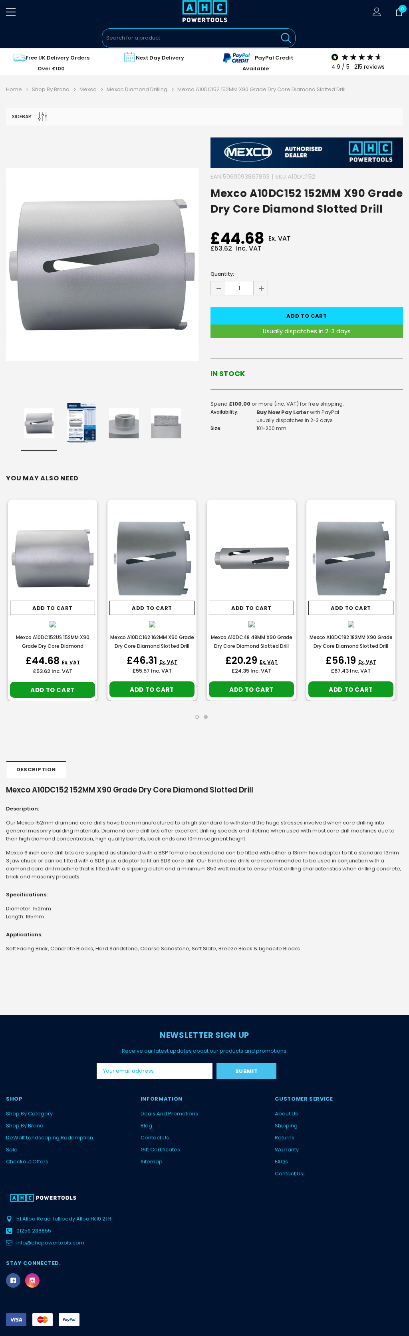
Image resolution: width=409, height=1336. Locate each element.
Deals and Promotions (169, 1113)
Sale (12, 1149)
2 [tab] (206, 717)
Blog (146, 1125)
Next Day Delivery (160, 58)
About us (286, 1113)
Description (36, 769)
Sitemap (152, 1161)
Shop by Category (29, 1113)
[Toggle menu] (11, 12)
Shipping (286, 1125)
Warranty (287, 1149)
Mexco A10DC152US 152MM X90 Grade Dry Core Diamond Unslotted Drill (52, 646)
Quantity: (222, 274)
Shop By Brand (25, 1125)
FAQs (281, 1161)
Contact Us (155, 1137)
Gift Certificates (160, 1149)
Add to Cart (52, 608)
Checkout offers (27, 1161)
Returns (284, 1137)
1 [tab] (197, 717)
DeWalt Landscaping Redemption (49, 1137)
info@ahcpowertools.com (50, 1242)
